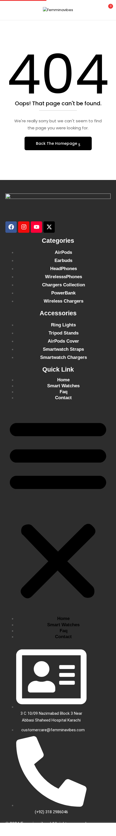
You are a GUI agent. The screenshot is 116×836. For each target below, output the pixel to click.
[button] (107, 9)
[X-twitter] (49, 227)
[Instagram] (23, 227)
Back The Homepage (57, 143)
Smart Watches (63, 385)
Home (63, 379)
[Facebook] (11, 227)
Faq (63, 391)
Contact (63, 397)
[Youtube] (36, 227)
